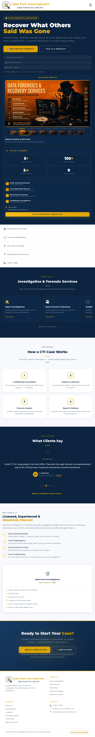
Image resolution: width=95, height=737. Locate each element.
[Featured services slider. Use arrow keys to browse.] (47, 103)
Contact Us (9, 712)
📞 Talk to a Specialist (54, 49)
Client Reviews (11, 709)
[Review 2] (46, 485)
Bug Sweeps (54, 688)
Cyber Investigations (57, 681)
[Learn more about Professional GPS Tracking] (47, 103)
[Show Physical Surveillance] (53, 132)
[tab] (14, 128)
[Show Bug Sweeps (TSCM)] (63, 132)
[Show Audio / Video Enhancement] (43, 132)
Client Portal (10, 719)
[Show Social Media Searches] (34, 132)
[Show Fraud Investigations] (82, 132)
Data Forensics (55, 684)
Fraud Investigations (57, 691)
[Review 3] (48, 486)
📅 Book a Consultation (35, 650)
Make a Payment (11, 722)
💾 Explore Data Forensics (20, 49)
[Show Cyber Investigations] (14, 132)
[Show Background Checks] (72, 132)
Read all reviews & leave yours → (47, 493)
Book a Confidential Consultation (47, 214)
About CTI (9, 705)
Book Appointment (12, 716)
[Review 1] (44, 485)
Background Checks (56, 694)
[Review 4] (50, 485)
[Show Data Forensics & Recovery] (24, 132)
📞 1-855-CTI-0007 (64, 650)
